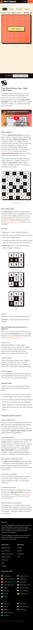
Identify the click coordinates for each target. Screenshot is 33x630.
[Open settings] (31, 13)
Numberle (6, 609)
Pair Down (6, 591)
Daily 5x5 (5, 9)
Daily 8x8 (11, 9)
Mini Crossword (9, 579)
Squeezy (6, 588)
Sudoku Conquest (24, 588)
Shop (18, 557)
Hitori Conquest (24, 591)
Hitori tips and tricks (12, 338)
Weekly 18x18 (19, 9)
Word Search (9, 585)
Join (29, 1)
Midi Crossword (9, 582)
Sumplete (6, 603)
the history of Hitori (7, 151)
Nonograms (24, 593)
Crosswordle (7, 576)
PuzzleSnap (23, 609)
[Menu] (1, 1)
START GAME (15, 29)
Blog (2, 563)
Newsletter (20, 554)
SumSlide (6, 615)
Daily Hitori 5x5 (5, 548)
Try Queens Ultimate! (20, 76)
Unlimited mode (25, 494)
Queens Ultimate (24, 576)
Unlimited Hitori (5, 557)
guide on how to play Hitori (12, 222)
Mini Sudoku (23, 582)
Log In (25, 1)
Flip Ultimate (23, 579)
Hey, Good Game (9, 525)
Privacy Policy (21, 621)
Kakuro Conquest (8, 612)
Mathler (6, 606)
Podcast (19, 548)
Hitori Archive (5, 560)
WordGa (6, 593)
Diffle (5, 596)
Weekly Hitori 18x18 (7, 554)
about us (10, 535)
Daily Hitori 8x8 (5, 551)
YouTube (19, 551)
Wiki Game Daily (24, 606)
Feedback (3, 566)
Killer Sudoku (25, 585)
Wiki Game (23, 603)
